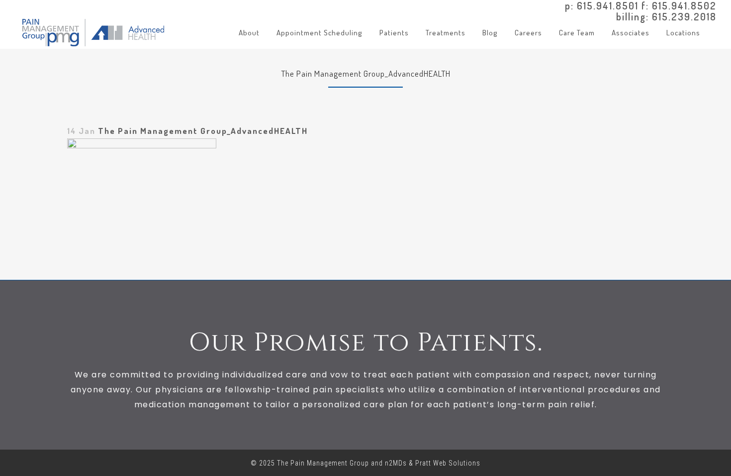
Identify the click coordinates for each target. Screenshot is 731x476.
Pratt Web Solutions (447, 463)
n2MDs (396, 463)
